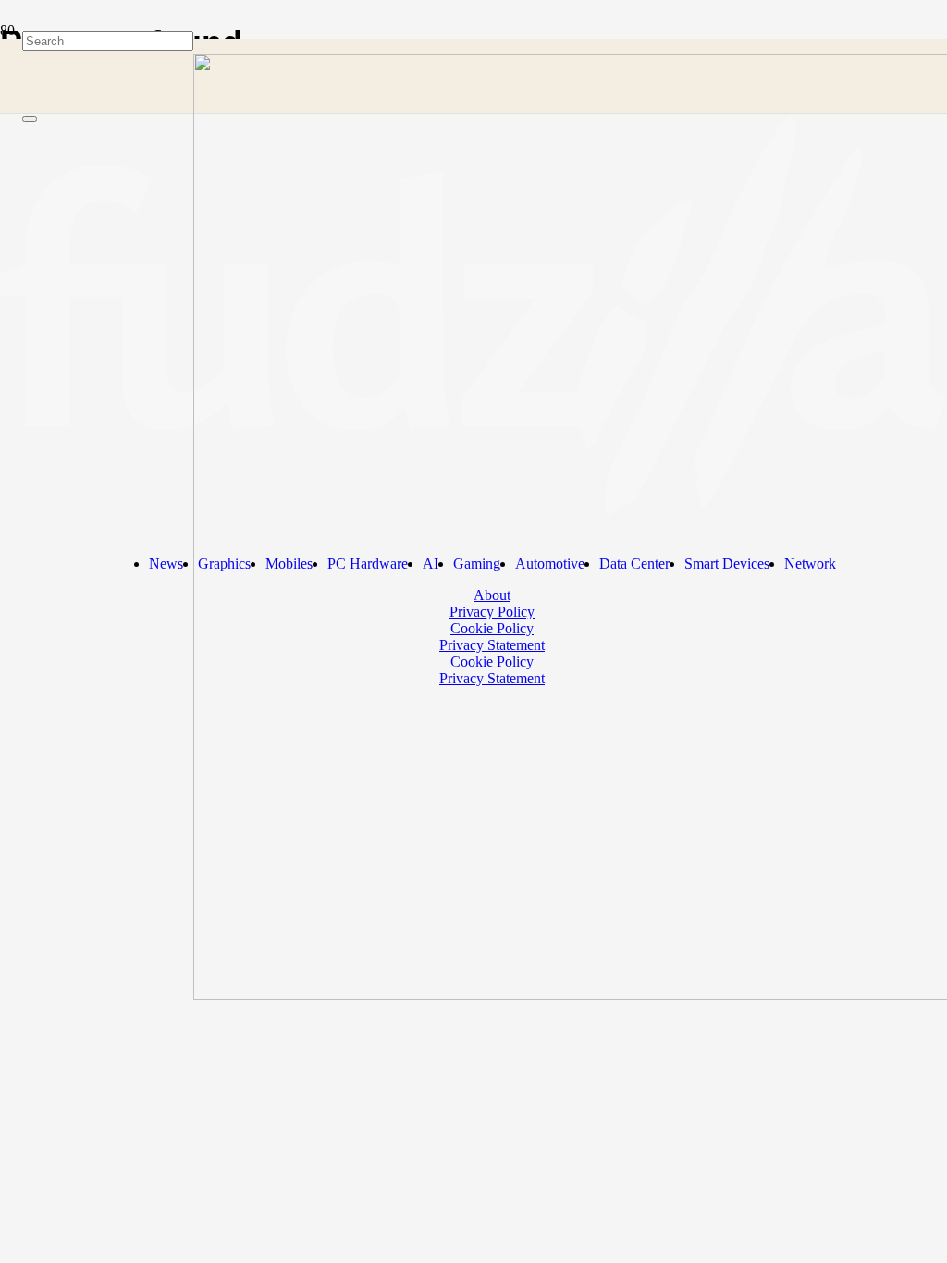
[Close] (29, 119)
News (166, 563)
